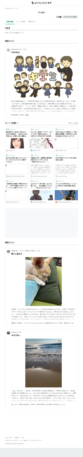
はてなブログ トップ (12, 8)
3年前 (24, 49)
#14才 (22, 115)
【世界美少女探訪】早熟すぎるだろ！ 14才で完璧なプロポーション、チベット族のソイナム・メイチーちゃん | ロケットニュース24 (16, 186)
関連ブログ (31, 21)
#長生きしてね (68, 323)
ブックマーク (10, 129)
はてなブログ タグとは (11, 440)
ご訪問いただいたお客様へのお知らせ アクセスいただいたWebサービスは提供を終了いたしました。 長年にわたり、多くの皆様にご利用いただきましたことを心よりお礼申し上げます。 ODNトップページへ (66, 169)
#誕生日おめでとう (51, 323)
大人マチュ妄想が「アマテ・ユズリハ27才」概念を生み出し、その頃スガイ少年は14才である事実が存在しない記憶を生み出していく (41, 134)
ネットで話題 (21, 21)
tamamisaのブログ (16, 49)
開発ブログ (27, 440)
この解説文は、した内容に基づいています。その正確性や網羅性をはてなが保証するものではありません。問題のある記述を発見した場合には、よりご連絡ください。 (14, 33)
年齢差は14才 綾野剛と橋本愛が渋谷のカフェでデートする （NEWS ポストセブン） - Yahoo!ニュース (41, 160)
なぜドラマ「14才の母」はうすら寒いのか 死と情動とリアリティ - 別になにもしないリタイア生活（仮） (41, 186)
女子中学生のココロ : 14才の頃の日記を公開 (66, 159)
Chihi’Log (13, 332)
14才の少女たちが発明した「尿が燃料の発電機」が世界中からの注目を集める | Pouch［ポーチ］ (66, 134)
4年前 (38, 250)
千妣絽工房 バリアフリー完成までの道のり (23, 250)
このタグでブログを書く (70, 17)
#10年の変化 (40, 404)
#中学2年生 (15, 115)
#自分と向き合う (24, 404)
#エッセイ (14, 404)
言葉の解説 (9, 21)
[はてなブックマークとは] (17, 123)
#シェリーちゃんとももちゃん (34, 323)
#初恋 (27, 115)
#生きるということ (59, 404)
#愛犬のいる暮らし (17, 323)
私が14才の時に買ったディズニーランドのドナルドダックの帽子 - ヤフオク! (16, 160)
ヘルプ (20, 440)
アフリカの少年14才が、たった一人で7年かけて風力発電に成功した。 (66, 186)
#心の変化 (49, 404)
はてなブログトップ (36, 440)
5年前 (19, 332)
